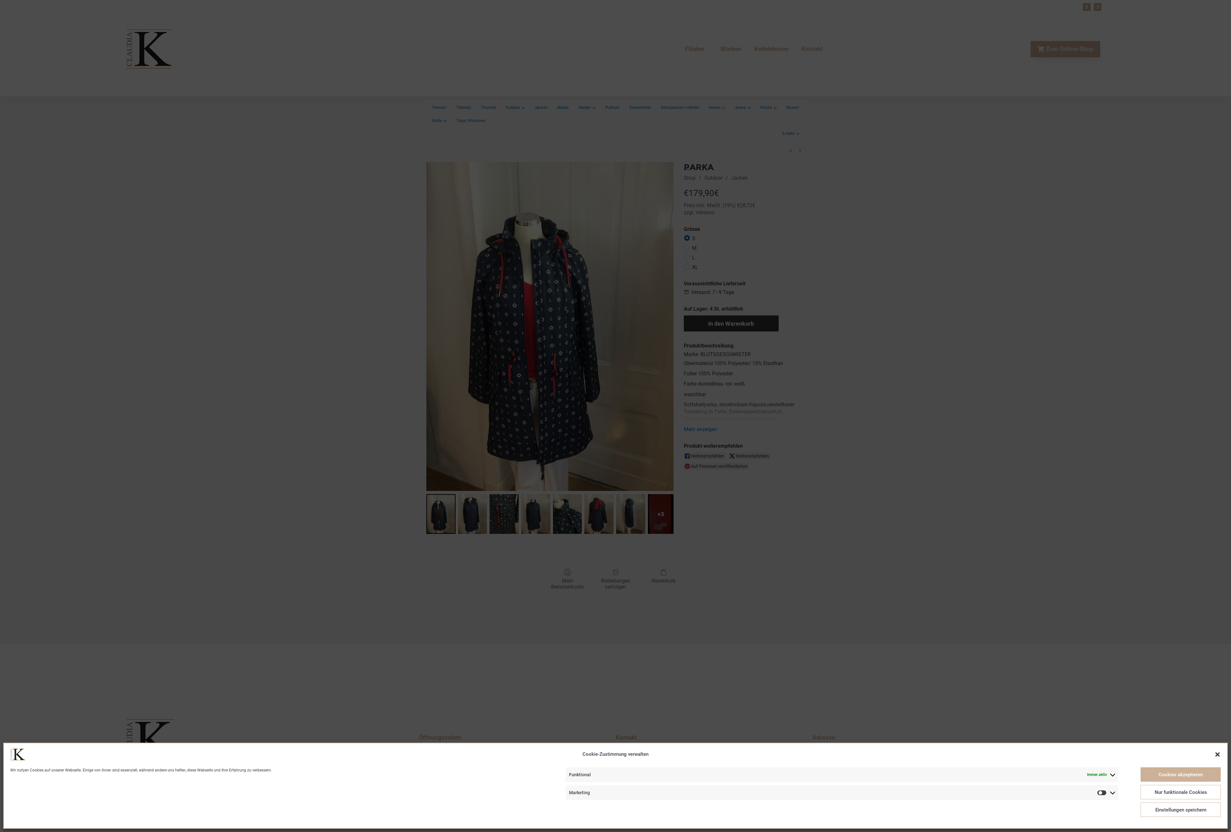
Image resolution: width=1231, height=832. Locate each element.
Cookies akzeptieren (1181, 775)
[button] (1217, 754)
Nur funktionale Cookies (1181, 792)
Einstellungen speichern (1180, 810)
